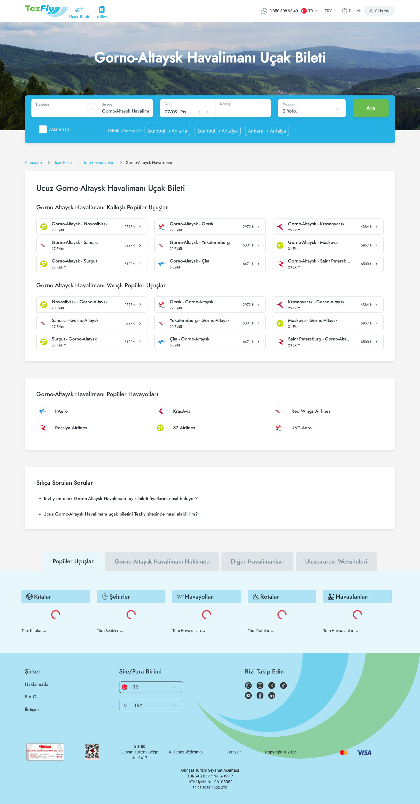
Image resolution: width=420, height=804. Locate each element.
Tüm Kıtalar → (34, 630)
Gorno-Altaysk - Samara (75, 242)
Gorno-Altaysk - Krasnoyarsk (316, 224)
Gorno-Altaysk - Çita (189, 261)
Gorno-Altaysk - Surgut (74, 261)
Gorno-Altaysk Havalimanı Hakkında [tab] (162, 561)
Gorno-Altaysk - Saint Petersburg (320, 261)
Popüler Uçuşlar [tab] (73, 561)
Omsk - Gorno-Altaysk (191, 302)
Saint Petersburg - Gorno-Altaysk (320, 339)
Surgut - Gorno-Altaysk (74, 339)
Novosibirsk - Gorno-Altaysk (80, 302)
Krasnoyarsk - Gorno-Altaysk (316, 302)
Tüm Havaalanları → (341, 630)
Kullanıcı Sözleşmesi (186, 752)
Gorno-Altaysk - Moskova (313, 242)
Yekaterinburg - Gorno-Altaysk (200, 320)
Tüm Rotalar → (261, 630)
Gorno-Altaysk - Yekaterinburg (200, 242)
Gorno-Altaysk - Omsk (191, 224)
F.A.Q (31, 696)
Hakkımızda (36, 684)
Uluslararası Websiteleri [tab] (336, 561)
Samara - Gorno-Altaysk (75, 320)
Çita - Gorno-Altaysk (189, 339)
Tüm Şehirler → (110, 630)
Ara (370, 108)
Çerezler (234, 752)
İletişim (32, 709)
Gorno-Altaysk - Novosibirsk (80, 224)
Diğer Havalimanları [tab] (257, 561)
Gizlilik (139, 746)
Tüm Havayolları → (189, 630)
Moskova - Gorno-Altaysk (313, 320)
